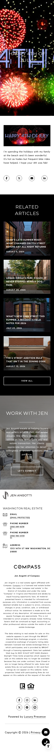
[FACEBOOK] (19, 700)
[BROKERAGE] (35, 707)
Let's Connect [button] (27, 471)
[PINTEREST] (27, 707)
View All (27, 381)
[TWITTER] (19, 707)
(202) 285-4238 (17, 527)
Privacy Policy (40, 732)
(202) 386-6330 (17, 536)
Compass (17, 585)
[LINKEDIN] (35, 700)
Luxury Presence (35, 716)
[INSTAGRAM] (27, 700)
